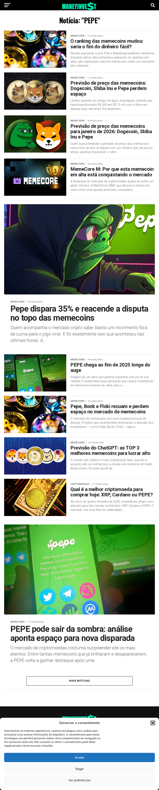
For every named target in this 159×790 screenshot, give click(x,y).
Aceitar (79, 757)
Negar (79, 769)
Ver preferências (80, 780)
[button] (153, 723)
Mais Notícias (79, 680)
